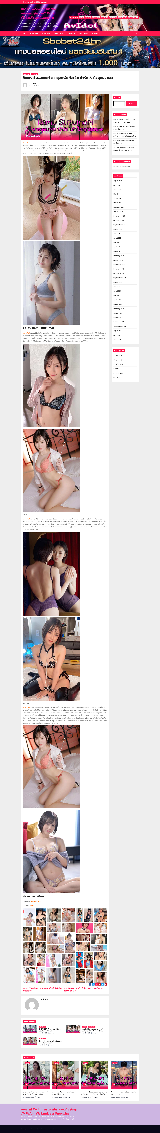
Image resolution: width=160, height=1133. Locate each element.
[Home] (24, 33)
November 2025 (119, 216)
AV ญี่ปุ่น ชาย (46, 33)
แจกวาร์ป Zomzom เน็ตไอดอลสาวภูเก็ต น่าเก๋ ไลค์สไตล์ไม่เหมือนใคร (94, 1093)
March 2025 (117, 251)
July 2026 (116, 185)
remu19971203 (36, 901)
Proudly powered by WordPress (31, 1129)
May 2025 (116, 242)
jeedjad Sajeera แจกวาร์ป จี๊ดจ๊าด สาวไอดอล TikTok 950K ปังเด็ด (93, 1030)
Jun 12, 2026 (86, 1033)
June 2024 (117, 291)
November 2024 (119, 269)
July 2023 (116, 335)
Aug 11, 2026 (87, 1097)
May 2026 (116, 194)
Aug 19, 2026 (58, 1097)
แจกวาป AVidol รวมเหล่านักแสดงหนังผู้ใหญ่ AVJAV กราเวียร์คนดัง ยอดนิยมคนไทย (38, 13)
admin (34, 83)
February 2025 (118, 256)
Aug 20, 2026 (29, 1097)
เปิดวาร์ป (81, 17)
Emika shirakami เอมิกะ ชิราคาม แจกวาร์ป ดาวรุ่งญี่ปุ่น (50, 1042)
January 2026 (118, 212)
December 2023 (119, 317)
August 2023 (117, 331)
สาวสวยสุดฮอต (113, 17)
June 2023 (117, 339)
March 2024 (117, 304)
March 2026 (117, 203)
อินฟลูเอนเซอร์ (95, 17)
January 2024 (118, 313)
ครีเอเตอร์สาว (104, 17)
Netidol (84, 1026)
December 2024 (119, 264)
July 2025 (116, 234)
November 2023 (119, 322)
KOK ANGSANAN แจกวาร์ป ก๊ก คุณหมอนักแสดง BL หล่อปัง (50, 1030)
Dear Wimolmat (132, 17)
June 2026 (117, 189)
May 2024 (116, 295)
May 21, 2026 (43, 1045)
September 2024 (119, 278)
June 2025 (117, 238)
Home (135, 1129)
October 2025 (118, 220)
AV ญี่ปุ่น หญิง (33, 33)
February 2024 (118, 309)
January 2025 (118, 260)
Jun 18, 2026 (43, 1033)
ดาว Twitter (96, 33)
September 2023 (119, 326)
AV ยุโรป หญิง (58, 33)
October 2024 (118, 273)
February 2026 (118, 207)
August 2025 (117, 229)
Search (117, 98)
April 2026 (117, 198)
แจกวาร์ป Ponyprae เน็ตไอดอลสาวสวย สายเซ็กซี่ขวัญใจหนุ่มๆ (36, 1093)
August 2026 (117, 181)
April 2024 (117, 300)
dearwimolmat (122, 17)
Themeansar (57, 1129)
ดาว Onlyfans (83, 33)
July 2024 (116, 287)
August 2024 (117, 282)
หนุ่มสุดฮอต (88, 17)
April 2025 (117, 247)
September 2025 (119, 225)
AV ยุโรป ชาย (71, 33)
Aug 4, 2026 (116, 1097)
